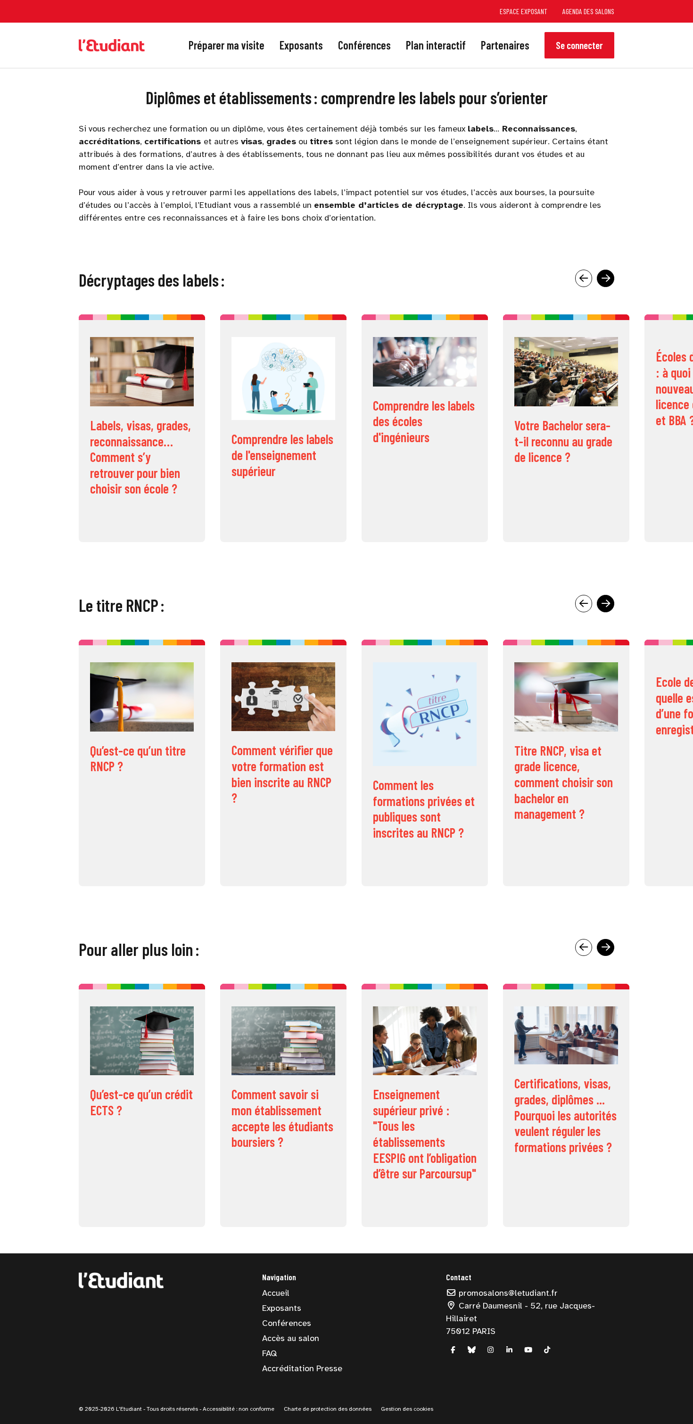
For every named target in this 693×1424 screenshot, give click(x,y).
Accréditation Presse (302, 1368)
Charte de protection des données (327, 1409)
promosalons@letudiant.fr (507, 1293)
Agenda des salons (588, 11)
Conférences (364, 45)
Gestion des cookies (407, 1409)
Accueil (275, 1293)
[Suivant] (605, 278)
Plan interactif (436, 45)
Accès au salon (290, 1338)
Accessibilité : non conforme (237, 1409)
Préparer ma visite (226, 45)
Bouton (142, 428)
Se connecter (579, 45)
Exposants (301, 45)
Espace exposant (523, 11)
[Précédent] (584, 278)
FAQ (269, 1353)
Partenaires (505, 45)
